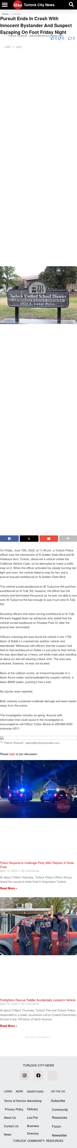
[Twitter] (52, 1075)
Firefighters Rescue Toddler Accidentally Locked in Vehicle (37, 1000)
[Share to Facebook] (9, 538)
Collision (16, 13)
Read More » (8, 888)
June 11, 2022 (13, 47)
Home (5, 13)
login (12, 754)
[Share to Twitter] (29, 538)
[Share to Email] (48, 538)
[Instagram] (24, 1075)
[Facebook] (38, 1075)
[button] (4, 5)
